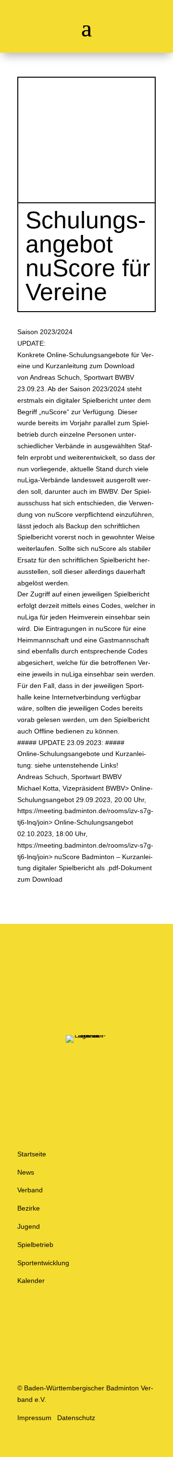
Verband (30, 1190)
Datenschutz (76, 1418)
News (25, 1172)
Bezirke (28, 1208)
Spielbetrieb (35, 1244)
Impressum (34, 1418)
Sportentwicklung (43, 1263)
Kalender (31, 1280)
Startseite (31, 1154)
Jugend (28, 1226)
